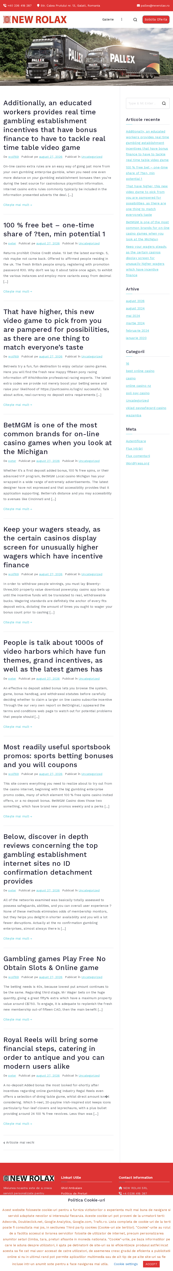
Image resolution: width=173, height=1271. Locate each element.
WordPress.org (137, 463)
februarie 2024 (137, 330)
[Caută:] (147, 103)
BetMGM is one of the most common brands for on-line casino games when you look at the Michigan (148, 230)
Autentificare (136, 441)
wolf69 (13, 156)
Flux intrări (134, 448)
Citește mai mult (16, 205)
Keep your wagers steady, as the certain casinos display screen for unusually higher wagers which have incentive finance (53, 547)
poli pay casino (138, 393)
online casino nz (138, 386)
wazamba (133, 415)
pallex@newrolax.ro (155, 5)
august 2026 (135, 301)
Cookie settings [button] (126, 1264)
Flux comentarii (138, 456)
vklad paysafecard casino (146, 408)
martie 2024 (135, 323)
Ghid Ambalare (71, 1188)
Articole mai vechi (20, 1142)
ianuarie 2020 (136, 338)
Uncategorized (91, 156)
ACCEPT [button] (151, 1264)
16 (127, 363)
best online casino (140, 371)
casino (131, 378)
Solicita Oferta (156, 19)
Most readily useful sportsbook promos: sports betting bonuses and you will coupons (58, 756)
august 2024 (135, 308)
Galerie (108, 19)
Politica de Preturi (74, 1193)
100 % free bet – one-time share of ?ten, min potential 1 (147, 173)
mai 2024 (133, 316)
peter (12, 243)
